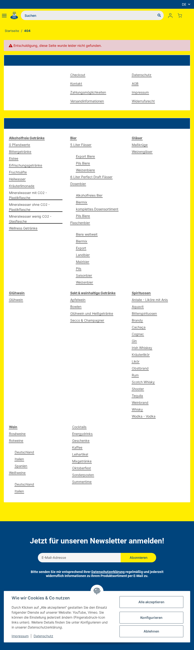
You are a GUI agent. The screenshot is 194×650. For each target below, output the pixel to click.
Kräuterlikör (141, 355)
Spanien (21, 466)
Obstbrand (140, 368)
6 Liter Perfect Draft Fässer (91, 177)
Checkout (77, 75)
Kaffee (77, 447)
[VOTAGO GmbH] (14, 15)
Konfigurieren (151, 618)
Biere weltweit (86, 234)
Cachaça (139, 327)
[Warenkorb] (181, 15)
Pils (78, 269)
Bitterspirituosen (144, 313)
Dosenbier (78, 184)
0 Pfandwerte (19, 145)
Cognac (138, 334)
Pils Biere (83, 163)
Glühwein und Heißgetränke (91, 313)
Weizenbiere (85, 170)
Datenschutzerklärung (108, 572)
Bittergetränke (20, 152)
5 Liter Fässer (80, 145)
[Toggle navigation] (4, 15)
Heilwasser (17, 179)
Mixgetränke (82, 461)
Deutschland (24, 452)
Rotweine (16, 441)
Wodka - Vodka (143, 416)
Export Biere (85, 156)
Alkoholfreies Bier (89, 195)
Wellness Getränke (23, 228)
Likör (135, 361)
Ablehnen (151, 631)
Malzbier (82, 262)
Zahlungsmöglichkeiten (88, 92)
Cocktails (79, 427)
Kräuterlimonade (21, 186)
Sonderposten (83, 475)
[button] (170, 15)
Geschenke (80, 441)
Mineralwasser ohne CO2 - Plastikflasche (29, 206)
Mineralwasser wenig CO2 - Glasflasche (30, 218)
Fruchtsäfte (18, 172)
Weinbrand (140, 402)
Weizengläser (142, 152)
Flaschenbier (80, 223)
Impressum (140, 92)
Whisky (137, 409)
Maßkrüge (140, 145)
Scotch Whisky (143, 382)
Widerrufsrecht (143, 101)
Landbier (83, 255)
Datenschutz (141, 75)
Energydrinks (82, 434)
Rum (135, 375)
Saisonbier (84, 275)
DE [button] (184, 4)
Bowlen (75, 307)
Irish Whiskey (142, 348)
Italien (19, 459)
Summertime (82, 482)
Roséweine (17, 434)
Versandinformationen (87, 101)
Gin (134, 341)
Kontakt (76, 84)
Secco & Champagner (87, 320)
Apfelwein (77, 300)
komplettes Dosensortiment (97, 209)
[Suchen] (159, 15)
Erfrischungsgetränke (25, 165)
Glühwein (16, 300)
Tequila (137, 396)
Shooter (138, 389)
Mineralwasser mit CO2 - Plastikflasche (28, 195)
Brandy (137, 320)
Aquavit (138, 307)
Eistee (13, 158)
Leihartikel (80, 454)
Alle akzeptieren (151, 602)
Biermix (81, 202)
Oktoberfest (81, 468)
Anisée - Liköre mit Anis (150, 300)
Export (81, 248)
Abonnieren (138, 557)
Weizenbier (84, 282)
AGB (135, 84)
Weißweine (17, 473)
